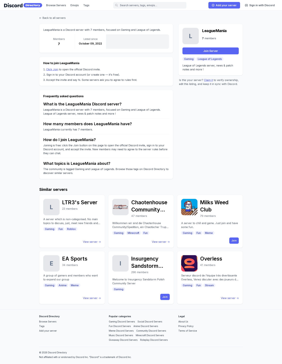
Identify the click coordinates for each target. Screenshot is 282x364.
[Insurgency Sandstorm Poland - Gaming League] (141, 277)
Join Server (210, 51)
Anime (63, 285)
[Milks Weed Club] (210, 221)
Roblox (71, 229)
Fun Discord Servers (120, 326)
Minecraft (133, 233)
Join (234, 240)
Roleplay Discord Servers (154, 339)
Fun (61, 229)
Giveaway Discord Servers (123, 339)
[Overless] (210, 277)
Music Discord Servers (121, 335)
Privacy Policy (186, 326)
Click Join (52, 69)
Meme (209, 233)
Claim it (208, 80)
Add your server (226, 5)
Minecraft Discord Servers (150, 335)
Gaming (189, 59)
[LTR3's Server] (72, 221)
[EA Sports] (72, 277)
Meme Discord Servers (121, 330)
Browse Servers (56, 5)
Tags (86, 5)
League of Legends (210, 59)
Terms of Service (187, 330)
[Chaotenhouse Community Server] (141, 221)
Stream (209, 285)
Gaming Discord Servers (122, 321)
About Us (183, 321)
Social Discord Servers (150, 321)
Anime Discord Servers (145, 326)
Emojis (74, 5)
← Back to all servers (52, 17)
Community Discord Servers (151, 330)
